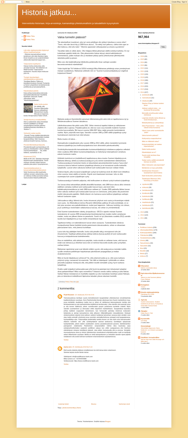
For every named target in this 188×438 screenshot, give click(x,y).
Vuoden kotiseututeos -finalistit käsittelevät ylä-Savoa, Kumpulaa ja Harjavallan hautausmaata (152, 303)
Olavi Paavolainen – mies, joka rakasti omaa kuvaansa (152, 127)
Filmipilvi (144, 311)
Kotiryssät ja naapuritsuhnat (151, 138)
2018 (142, 80)
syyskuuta (146, 184)
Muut (141, 248)
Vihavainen (145, 266)
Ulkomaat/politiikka (146, 230)
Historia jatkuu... (49, 12)
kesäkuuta (146, 193)
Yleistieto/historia (146, 238)
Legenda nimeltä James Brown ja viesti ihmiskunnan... (153, 119)
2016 (142, 86)
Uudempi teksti (63, 404)
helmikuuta (146, 205)
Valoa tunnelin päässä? (150, 135)
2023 (142, 65)
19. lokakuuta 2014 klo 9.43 (84, 295)
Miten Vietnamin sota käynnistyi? (153, 165)
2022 (142, 68)
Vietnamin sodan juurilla (32, 133)
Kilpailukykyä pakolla (31, 91)
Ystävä (143, 287)
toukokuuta (146, 196)
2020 (142, 74)
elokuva (143, 256)
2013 (142, 212)
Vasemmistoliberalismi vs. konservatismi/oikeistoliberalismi (35, 169)
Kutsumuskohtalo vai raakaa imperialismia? (152, 145)
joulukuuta (146, 95)
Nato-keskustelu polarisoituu (152, 176)
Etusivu (93, 404)
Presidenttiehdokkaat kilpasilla (34, 145)
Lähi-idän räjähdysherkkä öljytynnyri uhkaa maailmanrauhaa (36, 51)
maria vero (68, 347)
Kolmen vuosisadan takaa (149, 268)
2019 (142, 77)
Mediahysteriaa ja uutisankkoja (153, 123)
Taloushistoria (145, 243)
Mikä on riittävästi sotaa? (150, 141)
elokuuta (145, 187)
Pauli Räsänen (69, 295)
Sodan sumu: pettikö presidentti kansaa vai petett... (153, 161)
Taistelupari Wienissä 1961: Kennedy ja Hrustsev (151, 179)
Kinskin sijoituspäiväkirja (150, 292)
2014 (142, 92)
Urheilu (142, 240)
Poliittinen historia (146, 227)
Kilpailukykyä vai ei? (149, 152)
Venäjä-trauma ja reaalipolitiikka (35, 120)
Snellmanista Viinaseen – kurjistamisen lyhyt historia (152, 172)
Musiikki (143, 251)
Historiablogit (146, 326)
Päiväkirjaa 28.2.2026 (147, 294)
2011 (142, 218)
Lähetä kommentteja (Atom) (71, 408)
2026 (142, 56)
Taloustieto (144, 246)
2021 (142, 71)
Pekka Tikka (30, 36)
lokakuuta (145, 101)
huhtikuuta (146, 199)
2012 (142, 215)
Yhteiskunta (144, 235)
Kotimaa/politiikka (146, 233)
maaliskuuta (146, 202)
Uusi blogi (144, 320)
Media (142, 253)
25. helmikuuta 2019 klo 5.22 (82, 347)
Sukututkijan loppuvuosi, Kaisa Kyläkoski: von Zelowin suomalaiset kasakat (152, 330)
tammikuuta (146, 208)
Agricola (144, 300)
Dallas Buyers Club (147, 313)
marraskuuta (146, 98)
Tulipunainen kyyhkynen (32, 64)
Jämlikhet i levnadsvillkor (150, 337)
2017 (142, 83)
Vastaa (66, 340)
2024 (142, 62)
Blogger (107, 421)
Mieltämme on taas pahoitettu (152, 168)
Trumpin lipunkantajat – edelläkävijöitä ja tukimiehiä (33, 78)
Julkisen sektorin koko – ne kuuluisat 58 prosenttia (151, 109)
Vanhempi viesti (124, 404)
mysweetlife (145, 319)
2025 (142, 59)
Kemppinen (145, 285)
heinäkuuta (146, 190)
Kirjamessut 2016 (30, 156)
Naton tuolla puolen (41, 104)
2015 (142, 89)
